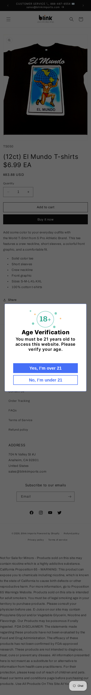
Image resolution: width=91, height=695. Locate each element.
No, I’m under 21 (45, 380)
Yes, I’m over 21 (45, 368)
